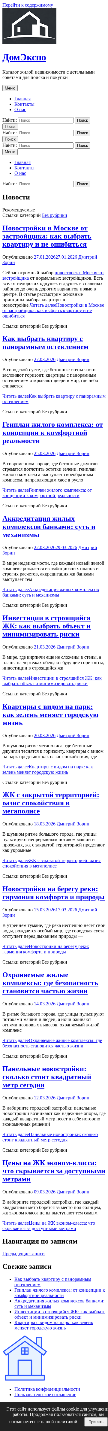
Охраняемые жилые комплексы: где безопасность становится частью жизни (50, 983)
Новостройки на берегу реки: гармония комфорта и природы (53, 893)
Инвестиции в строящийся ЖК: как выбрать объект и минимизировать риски (46, 626)
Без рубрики (54, 215)
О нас (20, 109)
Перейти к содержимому (27, 5)
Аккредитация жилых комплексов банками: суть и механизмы (48, 527)
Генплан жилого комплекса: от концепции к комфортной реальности (52, 433)
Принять (96, 1422)
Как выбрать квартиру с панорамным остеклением (45, 343)
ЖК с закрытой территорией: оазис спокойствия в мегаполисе (50, 803)
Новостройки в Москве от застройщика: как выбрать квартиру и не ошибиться (47, 236)
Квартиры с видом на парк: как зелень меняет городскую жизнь (50, 715)
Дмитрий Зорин (73, 359)
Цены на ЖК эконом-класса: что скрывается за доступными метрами (53, 1171)
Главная (22, 98)
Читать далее (53, 310)
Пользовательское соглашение (45, 1394)
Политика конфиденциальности (47, 1389)
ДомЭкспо (24, 57)
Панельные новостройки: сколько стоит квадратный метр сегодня (46, 1077)
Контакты (24, 104)
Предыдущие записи (23, 1253)
